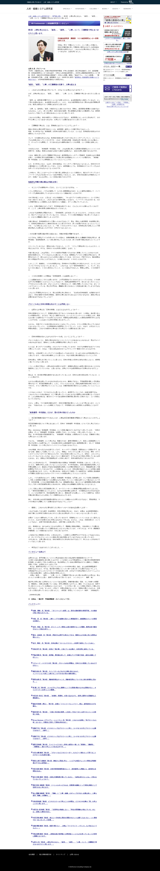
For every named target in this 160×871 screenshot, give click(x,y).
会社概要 (32, 854)
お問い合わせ (74, 854)
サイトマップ (60, 854)
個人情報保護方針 (45, 854)
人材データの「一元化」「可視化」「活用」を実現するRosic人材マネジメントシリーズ (117, 104)
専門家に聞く (56, 16)
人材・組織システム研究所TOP (39, 16)
